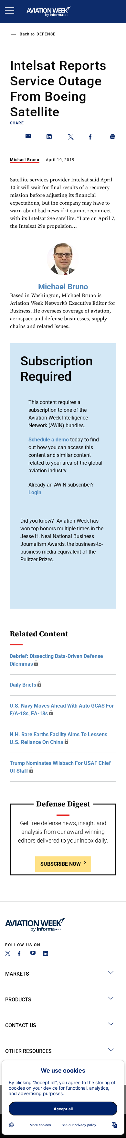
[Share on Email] (28, 138)
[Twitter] (7, 954)
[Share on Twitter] (71, 138)
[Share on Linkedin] (49, 138)
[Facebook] (20, 954)
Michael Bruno (24, 160)
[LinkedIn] (45, 954)
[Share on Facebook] (92, 138)
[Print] (113, 138)
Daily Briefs (23, 685)
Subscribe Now (60, 864)
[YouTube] (33, 954)
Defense (46, 34)
